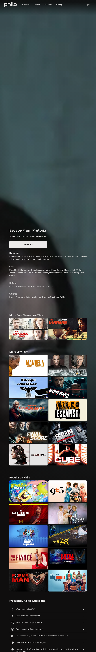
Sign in (88, 5)
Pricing (59, 4)
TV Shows (25, 4)
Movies (37, 4)
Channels (48, 4)
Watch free (28, 244)
